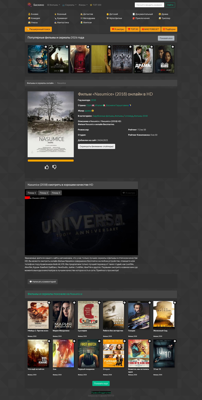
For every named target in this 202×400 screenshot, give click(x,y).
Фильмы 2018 (141, 116)
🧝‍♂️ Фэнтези (86, 22)
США (88, 105)
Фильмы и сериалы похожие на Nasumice (55, 293)
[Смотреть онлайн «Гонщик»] (138, 315)
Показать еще (101, 383)
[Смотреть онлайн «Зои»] (63, 353)
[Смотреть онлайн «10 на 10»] (163, 353)
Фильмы (119, 116)
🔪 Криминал (60, 18)
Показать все (166, 38)
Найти (170, 5)
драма (88, 110)
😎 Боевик (33, 14)
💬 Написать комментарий (42, 281)
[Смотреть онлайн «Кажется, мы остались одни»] (138, 353)
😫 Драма (163, 14)
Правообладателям (101, 392)
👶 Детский (112, 14)
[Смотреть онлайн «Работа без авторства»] (113, 315)
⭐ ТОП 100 (95, 5)
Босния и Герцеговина (117, 105)
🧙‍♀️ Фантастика (61, 22)
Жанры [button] (82, 5)
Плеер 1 (32, 193)
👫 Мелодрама (87, 18)
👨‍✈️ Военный (60, 14)
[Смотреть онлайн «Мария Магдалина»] (63, 315)
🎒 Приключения (141, 18)
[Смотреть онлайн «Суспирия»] (88, 315)
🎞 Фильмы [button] (52, 5)
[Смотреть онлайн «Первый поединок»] (88, 353)
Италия (98, 105)
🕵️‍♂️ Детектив (86, 14)
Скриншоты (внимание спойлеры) (96, 146)
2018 (93, 100)
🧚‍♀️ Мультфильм (114, 18)
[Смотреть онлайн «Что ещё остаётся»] (38, 353)
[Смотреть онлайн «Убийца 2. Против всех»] (38, 315)
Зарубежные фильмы (103, 116)
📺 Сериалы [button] (68, 5)
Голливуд (128, 116)
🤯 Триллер (164, 18)
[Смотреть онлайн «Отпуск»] (113, 353)
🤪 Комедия (34, 18)
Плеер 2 (44, 193)
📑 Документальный (141, 14)
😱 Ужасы (33, 22)
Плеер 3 (56, 193)
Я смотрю (130, 193)
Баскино (39, 4)
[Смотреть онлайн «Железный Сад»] (163, 315)
